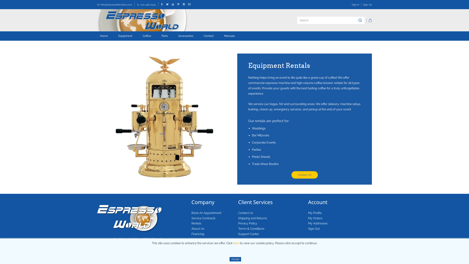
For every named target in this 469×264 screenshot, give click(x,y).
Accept (235, 259)
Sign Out (314, 228)
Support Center (248, 234)
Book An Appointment (206, 213)
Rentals (196, 223)
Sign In (355, 4)
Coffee (147, 36)
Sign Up (367, 4)
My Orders (315, 218)
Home (104, 36)
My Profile (315, 213)
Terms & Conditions (251, 228)
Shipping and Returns (252, 218)
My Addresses (318, 223)
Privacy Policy (247, 223)
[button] (304, 175)
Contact (209, 36)
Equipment (125, 36)
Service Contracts (203, 218)
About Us (197, 228)
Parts (165, 36)
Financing (197, 234)
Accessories (185, 36)
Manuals (229, 36)
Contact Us (245, 213)
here (236, 243)
